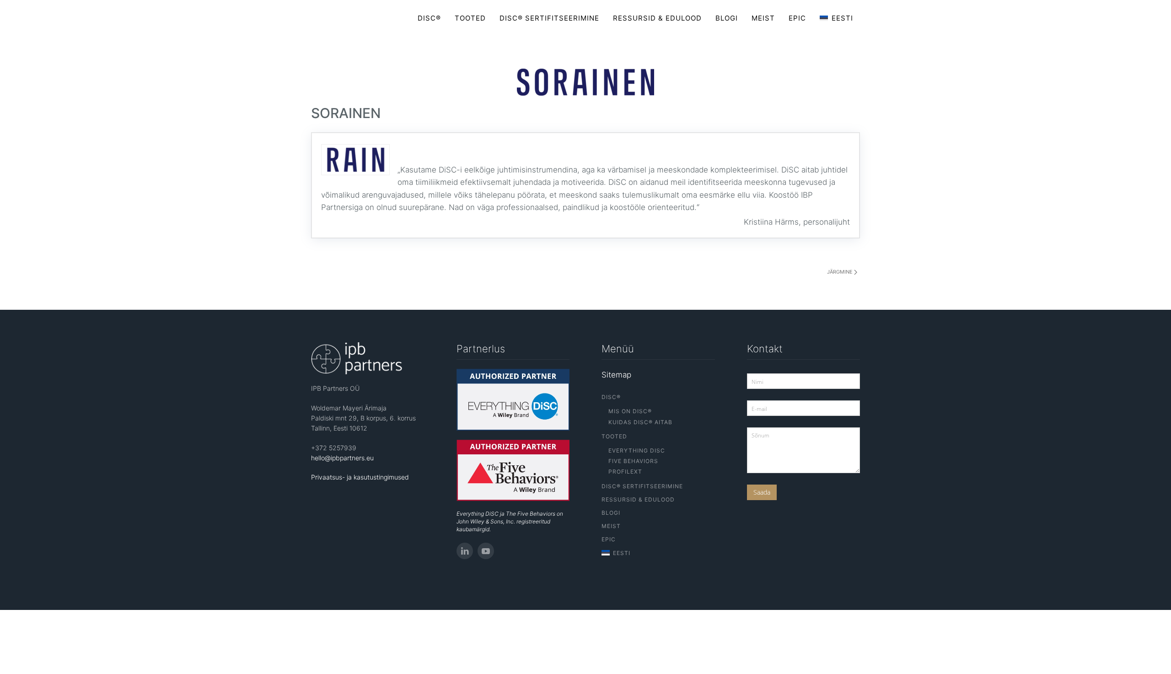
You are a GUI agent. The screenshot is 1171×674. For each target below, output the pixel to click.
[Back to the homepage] (349, 18)
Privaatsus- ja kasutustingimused (360, 477)
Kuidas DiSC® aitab (640, 422)
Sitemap (616, 374)
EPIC (797, 18)
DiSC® (429, 18)
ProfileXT (625, 471)
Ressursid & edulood (657, 18)
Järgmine (840, 272)
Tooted (470, 18)
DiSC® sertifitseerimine (549, 18)
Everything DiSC (636, 450)
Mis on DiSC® (630, 411)
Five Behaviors (633, 461)
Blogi (726, 18)
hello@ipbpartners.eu (342, 458)
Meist (763, 18)
